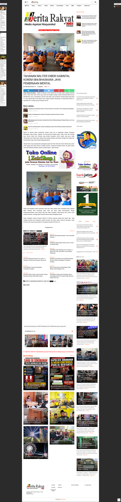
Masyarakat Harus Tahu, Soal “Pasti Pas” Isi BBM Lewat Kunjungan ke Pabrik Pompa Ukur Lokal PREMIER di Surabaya (35, 238)
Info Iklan (53, 487)
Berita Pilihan (28, 356)
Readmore (43, 249)
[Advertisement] (48, 295)
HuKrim (52, 5)
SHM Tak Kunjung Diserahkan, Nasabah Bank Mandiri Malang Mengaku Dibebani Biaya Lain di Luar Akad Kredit (51, 121)
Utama (33, 5)
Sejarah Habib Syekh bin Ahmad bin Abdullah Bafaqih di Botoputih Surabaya (86, 290)
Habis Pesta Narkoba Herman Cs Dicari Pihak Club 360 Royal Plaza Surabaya (87, 312)
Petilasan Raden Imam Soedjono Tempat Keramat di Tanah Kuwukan (87, 445)
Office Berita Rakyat (53, 490)
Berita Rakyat (63, 499)
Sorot (67, 5)
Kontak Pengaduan (75, 485)
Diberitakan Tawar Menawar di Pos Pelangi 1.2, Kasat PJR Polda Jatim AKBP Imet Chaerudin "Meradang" (61, 251)
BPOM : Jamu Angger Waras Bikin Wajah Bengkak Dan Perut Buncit (86, 401)
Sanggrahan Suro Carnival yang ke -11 (35, 457)
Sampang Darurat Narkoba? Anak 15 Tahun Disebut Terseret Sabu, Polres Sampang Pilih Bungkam (51, 108)
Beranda (53, 485)
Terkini (39, 5)
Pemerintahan (60, 5)
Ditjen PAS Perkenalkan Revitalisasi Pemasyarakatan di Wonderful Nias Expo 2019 (35, 343)
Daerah (30, 73)
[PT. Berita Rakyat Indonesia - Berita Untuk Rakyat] (34, 2)
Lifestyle (79, 5)
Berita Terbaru (80, 12)
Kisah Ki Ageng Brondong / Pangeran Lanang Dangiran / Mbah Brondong (86, 467)
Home (27, 5)
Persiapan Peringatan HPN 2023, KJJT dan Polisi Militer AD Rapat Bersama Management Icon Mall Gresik (87, 377)
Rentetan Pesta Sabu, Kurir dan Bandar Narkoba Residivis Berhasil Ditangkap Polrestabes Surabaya (61, 260)
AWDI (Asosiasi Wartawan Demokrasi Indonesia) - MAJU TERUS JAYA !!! (86, 268)
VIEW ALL (72, 355)
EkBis (72, 5)
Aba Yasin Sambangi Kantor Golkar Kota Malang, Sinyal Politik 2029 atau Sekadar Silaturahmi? (50, 126)
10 (79, 463)
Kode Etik (60, 487)
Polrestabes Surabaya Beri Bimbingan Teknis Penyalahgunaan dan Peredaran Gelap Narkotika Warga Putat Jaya (61, 276)
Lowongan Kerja (88, 485)
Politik (45, 5)
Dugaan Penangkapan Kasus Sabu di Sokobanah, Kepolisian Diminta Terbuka (46, 114)
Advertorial (87, 5)
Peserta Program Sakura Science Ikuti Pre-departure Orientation (61, 343)
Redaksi (59, 485)
